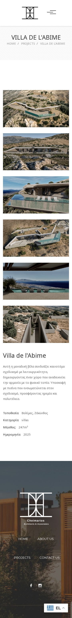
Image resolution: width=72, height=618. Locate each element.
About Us (45, 539)
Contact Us (50, 558)
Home (11, 43)
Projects (28, 43)
